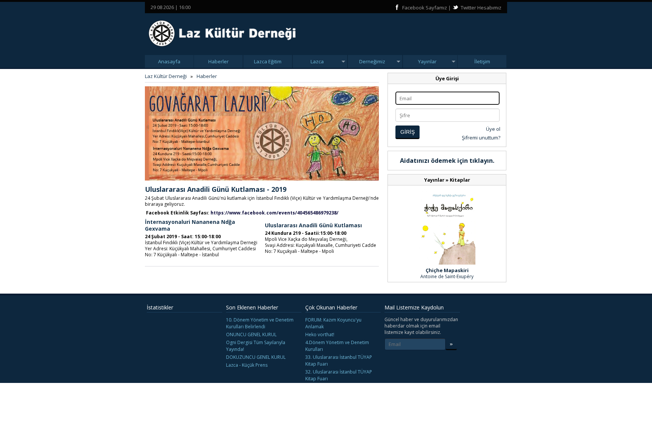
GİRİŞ (407, 132)
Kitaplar (460, 179)
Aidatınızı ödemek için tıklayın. (447, 160)
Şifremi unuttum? (481, 137)
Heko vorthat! (319, 334)
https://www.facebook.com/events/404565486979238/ (274, 213)
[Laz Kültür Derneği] (222, 48)
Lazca (317, 61)
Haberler (218, 61)
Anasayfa (169, 61)
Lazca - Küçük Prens (247, 365)
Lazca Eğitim (267, 61)
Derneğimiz (372, 61)
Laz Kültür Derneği (166, 76)
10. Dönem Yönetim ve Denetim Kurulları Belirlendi (260, 323)
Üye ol (493, 129)
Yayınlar (427, 61)
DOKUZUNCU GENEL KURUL (256, 357)
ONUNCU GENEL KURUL (251, 334)
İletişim (482, 61)
